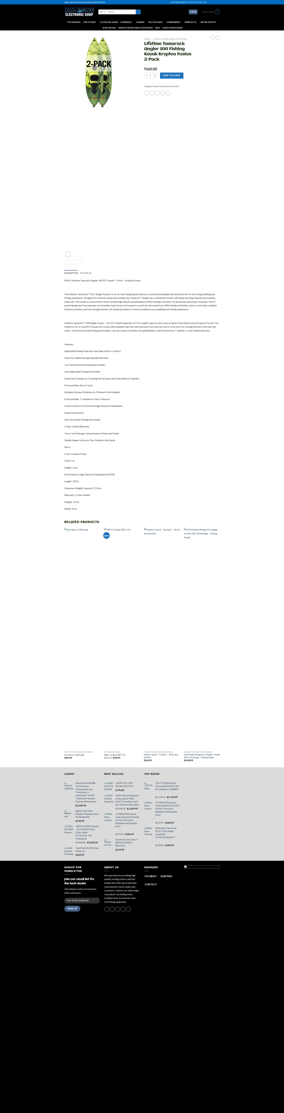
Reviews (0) (85, 273)
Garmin (140, 22)
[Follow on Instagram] (212, 2)
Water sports (208, 22)
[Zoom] (68, 254)
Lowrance (126, 22)
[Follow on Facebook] (210, 2)
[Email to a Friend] (157, 93)
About (129, 1105)
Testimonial (74, 22)
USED (157, 28)
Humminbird (173, 22)
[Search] (138, 11)
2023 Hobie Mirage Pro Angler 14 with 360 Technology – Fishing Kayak (202, 756)
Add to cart (171, 75)
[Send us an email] (218, 2)
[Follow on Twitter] (215, 2)
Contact (153, 1105)
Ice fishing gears (109, 22)
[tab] (71, 273)
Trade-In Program (172, 28)
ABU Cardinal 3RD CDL (115, 755)
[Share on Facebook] (147, 93)
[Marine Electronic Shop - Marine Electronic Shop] (79, 12)
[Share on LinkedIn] (168, 93)
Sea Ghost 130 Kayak (74, 755)
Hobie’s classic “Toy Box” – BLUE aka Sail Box (161, 756)
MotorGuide (156, 22)
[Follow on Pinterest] (128, 909)
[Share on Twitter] (152, 93)
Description (71, 273)
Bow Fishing (109, 28)
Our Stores (89, 22)
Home (147, 39)
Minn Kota (190, 22)
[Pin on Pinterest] (162, 93)
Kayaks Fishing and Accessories (135, 28)
